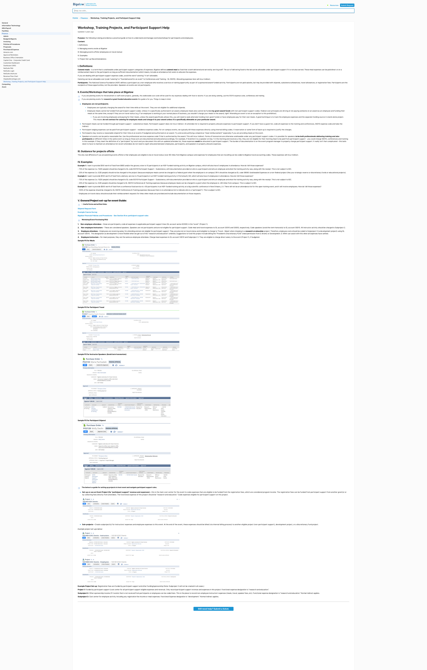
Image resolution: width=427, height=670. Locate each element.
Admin (5, 36)
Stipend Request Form (87, 209)
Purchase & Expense (11, 49)
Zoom (4, 87)
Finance (5, 33)
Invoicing (7, 41)
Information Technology (11, 25)
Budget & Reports (10, 39)
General (5, 23)
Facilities (5, 31)
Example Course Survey (87, 212)
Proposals (7, 47)
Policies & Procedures (11, 44)
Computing (6, 84)
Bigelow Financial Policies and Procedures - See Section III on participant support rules (113, 216)
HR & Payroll (6, 28)
